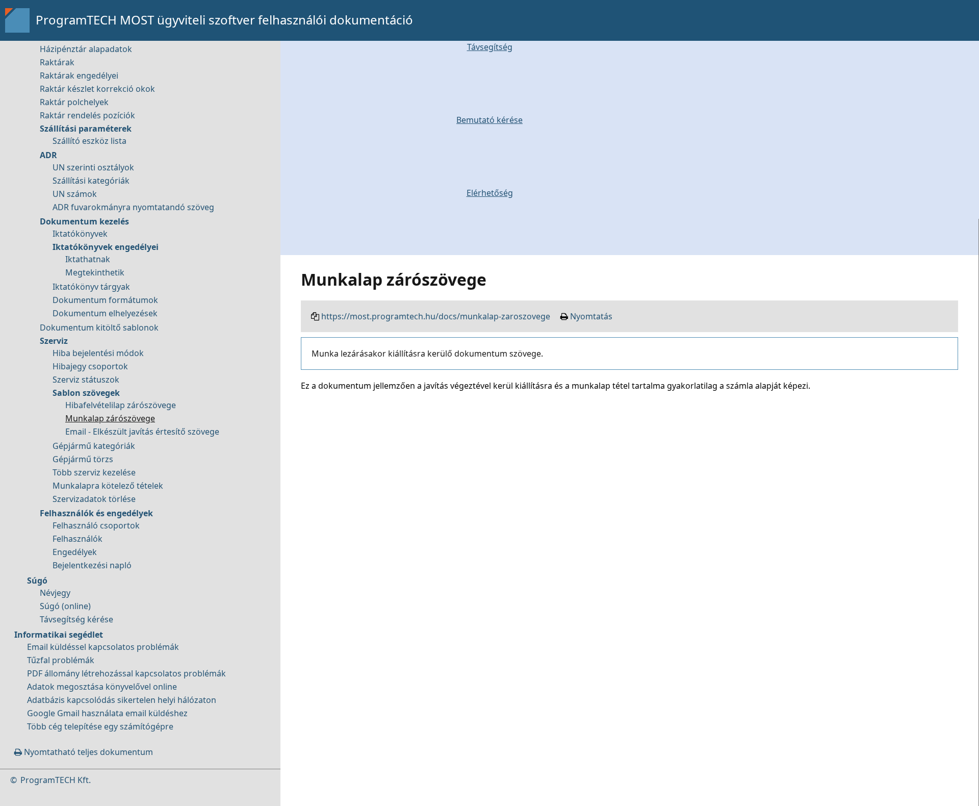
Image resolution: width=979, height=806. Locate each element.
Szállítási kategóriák (91, 180)
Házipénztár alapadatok (86, 49)
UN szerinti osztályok (93, 167)
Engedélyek (75, 552)
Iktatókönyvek (80, 233)
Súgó (37, 580)
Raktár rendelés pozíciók (87, 115)
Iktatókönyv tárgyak (91, 286)
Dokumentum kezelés (84, 221)
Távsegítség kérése (76, 619)
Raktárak (57, 62)
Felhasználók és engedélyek (96, 513)
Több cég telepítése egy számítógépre (100, 726)
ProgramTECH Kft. (55, 780)
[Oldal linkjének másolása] (315, 316)
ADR (48, 155)
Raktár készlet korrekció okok (97, 88)
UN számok (75, 193)
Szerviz (54, 340)
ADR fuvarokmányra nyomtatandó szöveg (133, 207)
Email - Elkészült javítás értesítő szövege (142, 431)
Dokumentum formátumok (105, 300)
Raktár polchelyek (74, 102)
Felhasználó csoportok (96, 525)
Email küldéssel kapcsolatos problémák (103, 646)
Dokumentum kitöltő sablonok (99, 327)
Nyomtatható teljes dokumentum (87, 752)
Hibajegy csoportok (90, 366)
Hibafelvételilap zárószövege (120, 405)
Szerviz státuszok (86, 379)
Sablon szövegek (86, 392)
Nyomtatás (591, 316)
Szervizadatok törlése (94, 499)
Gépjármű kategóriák (94, 445)
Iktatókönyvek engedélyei (106, 247)
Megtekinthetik (94, 272)
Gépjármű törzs (83, 459)
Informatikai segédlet (58, 634)
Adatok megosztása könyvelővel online (102, 686)
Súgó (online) (65, 606)
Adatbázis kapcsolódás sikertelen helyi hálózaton (121, 700)
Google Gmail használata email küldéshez (107, 713)
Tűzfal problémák (60, 660)
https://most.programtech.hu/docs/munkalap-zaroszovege (435, 316)
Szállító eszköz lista (89, 140)
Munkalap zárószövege (110, 418)
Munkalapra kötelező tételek (108, 485)
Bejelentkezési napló (92, 565)
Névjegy (55, 592)
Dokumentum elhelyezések (105, 313)
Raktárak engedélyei (79, 75)
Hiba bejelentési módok (98, 353)
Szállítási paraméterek (86, 128)
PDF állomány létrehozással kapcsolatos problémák (126, 673)
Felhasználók (77, 538)
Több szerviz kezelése (94, 472)
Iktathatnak (87, 259)
